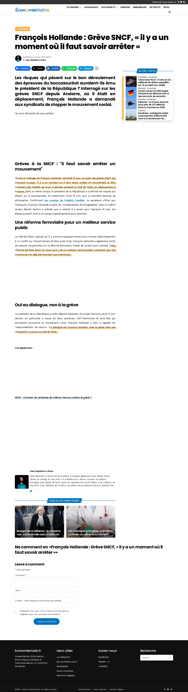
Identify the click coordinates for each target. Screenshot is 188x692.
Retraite (155, 7)
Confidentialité (84, 689)
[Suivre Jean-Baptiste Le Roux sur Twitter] (31, 491)
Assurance (91, 7)
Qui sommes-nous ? (67, 661)
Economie (73, 7)
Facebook (103, 657)
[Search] (170, 657)
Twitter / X (104, 661)
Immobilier (139, 7)
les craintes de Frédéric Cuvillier (64, 200)
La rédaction (63, 657)
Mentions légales (66, 675)
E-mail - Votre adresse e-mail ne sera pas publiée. (38, 601)
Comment (20, 575)
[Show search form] (169, 12)
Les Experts (108, 7)
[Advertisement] (65, 138)
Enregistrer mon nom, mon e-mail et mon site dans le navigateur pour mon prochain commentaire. (44, 612)
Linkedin (102, 666)
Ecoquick (22, 29)
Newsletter (62, 666)
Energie (125, 7)
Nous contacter (65, 671)
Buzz (167, 7)
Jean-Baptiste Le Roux (41, 471)
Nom (18, 590)
